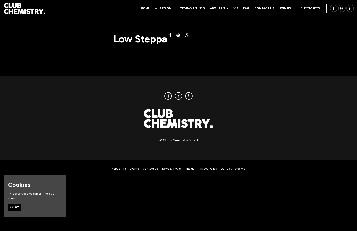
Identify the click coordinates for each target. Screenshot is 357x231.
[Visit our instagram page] (342, 8)
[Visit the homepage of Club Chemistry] (24, 8)
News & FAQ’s (171, 168)
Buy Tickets (310, 8)
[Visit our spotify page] (178, 35)
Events (134, 168)
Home (145, 8)
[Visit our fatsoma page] (350, 8)
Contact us (264, 8)
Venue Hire (119, 168)
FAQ (246, 8)
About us (217, 8)
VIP (235, 8)
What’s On (163, 8)
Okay (14, 207)
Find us (189, 168)
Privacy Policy (207, 168)
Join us (285, 8)
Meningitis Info (192, 8)
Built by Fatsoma (233, 168)
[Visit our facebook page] (333, 8)
